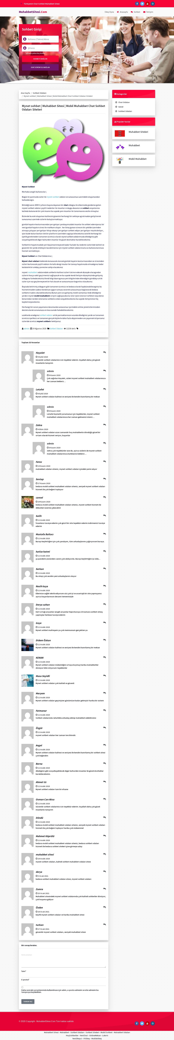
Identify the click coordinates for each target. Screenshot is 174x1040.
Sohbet (136, 12)
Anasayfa (123, 12)
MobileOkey (96, 1038)
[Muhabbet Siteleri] (120, 133)
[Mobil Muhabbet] (120, 160)
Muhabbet (134, 145)
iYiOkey (86, 1038)
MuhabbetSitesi (33, 12)
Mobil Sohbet (106, 1032)
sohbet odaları (46, 315)
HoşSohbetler (72, 1035)
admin (26, 328)
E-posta (25, 980)
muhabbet (32, 272)
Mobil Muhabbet (137, 158)
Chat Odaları (124, 102)
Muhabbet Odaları (122, 1032)
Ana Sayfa (25, 93)
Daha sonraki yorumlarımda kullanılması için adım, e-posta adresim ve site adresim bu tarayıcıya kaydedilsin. (60, 991)
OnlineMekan (95, 1035)
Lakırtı (105, 1035)
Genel (120, 106)
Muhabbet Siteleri (138, 131)
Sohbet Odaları (39, 93)
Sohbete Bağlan (40, 59)
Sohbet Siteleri (92, 1032)
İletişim (149, 12)
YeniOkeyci (77, 1038)
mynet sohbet (53, 197)
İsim (23, 971)
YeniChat (84, 1035)
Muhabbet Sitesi (51, 1032)
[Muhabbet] (120, 146)
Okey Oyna (109, 12)
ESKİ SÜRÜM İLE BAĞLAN (40, 67)
